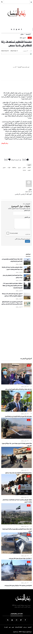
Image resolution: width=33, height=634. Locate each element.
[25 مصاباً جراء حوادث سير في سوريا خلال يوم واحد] (16, 553)
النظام (29, 167)
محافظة (14, 167)
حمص (4, 167)
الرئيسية (28, 34)
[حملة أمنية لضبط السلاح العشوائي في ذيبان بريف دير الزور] (27, 280)
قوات (9, 167)
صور (10, 627)
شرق (19, 167)
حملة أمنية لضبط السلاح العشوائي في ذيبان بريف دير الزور (18, 473)
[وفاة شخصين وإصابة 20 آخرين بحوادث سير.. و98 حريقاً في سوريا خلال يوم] (16, 438)
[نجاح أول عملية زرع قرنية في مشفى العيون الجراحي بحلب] (16, 384)
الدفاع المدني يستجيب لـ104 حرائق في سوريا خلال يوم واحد (18, 585)
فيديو (13, 627)
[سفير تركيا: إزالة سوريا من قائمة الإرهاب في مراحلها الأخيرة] (16, 411)
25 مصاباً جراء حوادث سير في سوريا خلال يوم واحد (20, 558)
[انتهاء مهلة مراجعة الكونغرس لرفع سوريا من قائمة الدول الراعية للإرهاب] (27, 264)
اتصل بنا (6, 627)
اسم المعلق (27, 210)
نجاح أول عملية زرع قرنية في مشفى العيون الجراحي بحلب (18, 389)
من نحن (25, 627)
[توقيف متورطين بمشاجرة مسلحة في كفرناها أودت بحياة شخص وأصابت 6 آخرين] (27, 272)
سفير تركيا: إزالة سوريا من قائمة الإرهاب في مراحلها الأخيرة (18, 416)
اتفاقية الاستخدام (18, 627)
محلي (22, 34)
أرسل (27, 241)
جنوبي (29, 170)
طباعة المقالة (4, 50)
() (24, 159)
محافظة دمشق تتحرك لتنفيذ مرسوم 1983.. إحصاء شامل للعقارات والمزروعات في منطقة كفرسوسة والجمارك (12, 286)
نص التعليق (27, 217)
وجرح (24, 170)
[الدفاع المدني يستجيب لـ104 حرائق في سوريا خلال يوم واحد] (16, 580)
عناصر (24, 167)
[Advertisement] (16, 332)
